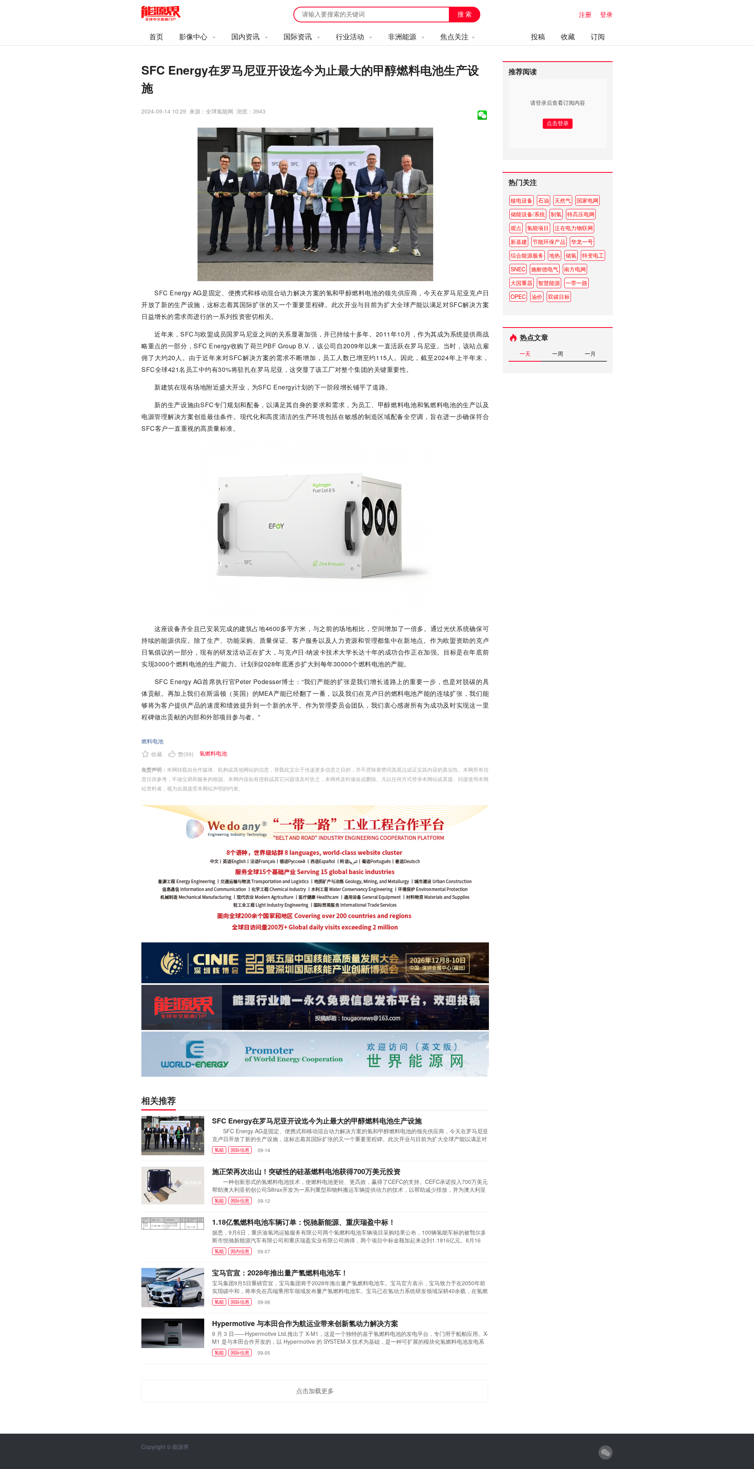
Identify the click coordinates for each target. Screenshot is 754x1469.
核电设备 (522, 200)
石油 (543, 200)
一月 (590, 353)
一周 (557, 353)
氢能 (219, 1149)
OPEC (518, 296)
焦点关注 (454, 36)
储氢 (571, 255)
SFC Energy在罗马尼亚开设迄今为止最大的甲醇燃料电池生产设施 (317, 1121)
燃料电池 (152, 741)
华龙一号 (582, 241)
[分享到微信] (482, 115)
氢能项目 (538, 228)
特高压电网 (581, 214)
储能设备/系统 (528, 214)
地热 (554, 255)
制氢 (556, 214)
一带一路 (576, 283)
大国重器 (522, 283)
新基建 (519, 241)
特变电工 (593, 255)
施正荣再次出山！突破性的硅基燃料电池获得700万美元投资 (306, 1171)
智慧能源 (549, 283)
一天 (525, 353)
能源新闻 (168, 14)
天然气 (563, 200)
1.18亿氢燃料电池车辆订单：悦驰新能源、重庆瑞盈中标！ (303, 1222)
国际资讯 (299, 36)
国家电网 (587, 200)
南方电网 (575, 269)
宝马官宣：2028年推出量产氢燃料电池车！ (280, 1273)
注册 (585, 14)
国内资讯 (246, 36)
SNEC (518, 269)
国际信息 (240, 1149)
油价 (536, 296)
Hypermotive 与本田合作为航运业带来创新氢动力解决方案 (305, 1323)
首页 (156, 36)
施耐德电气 (544, 269)
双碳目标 (559, 296)
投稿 (538, 36)
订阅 (598, 36)
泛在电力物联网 (574, 228)
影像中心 (194, 36)
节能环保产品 (549, 241)
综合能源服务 (527, 255)
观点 (516, 228)
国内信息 (240, 1251)
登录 (606, 14)
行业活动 (351, 36)
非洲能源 (403, 36)
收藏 (568, 36)
